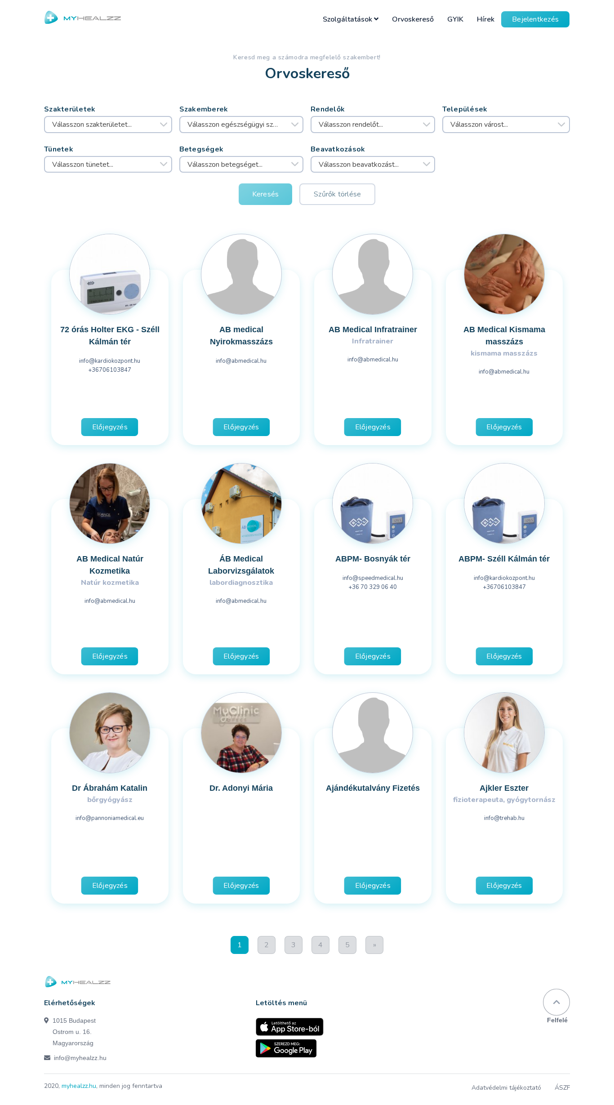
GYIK (455, 19)
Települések (465, 109)
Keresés (265, 194)
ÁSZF (562, 1087)
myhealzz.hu (79, 1086)
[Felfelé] (556, 1002)
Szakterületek (70, 109)
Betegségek (201, 149)
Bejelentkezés (535, 19)
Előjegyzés (110, 427)
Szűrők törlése (337, 194)
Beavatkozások (338, 149)
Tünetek (58, 149)
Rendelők (328, 109)
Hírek (485, 19)
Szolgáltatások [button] (348, 19)
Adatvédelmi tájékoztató (506, 1087)
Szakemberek (203, 109)
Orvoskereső (413, 19)
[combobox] (108, 124)
